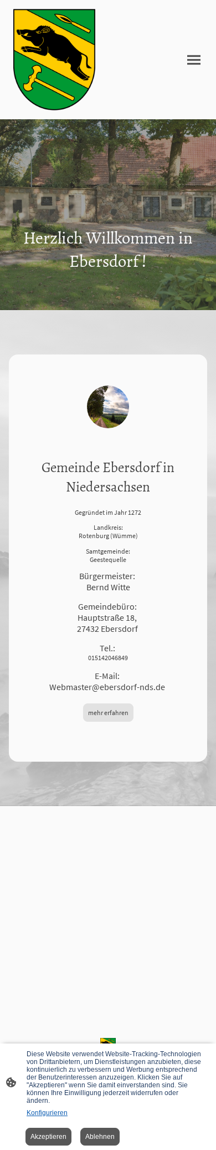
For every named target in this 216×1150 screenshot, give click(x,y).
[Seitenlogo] (54, 59)
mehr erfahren (108, 712)
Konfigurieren (47, 1113)
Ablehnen (100, 1137)
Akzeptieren (48, 1137)
